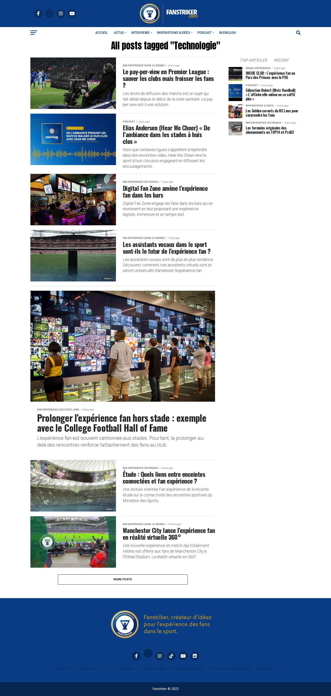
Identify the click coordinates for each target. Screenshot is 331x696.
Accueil (101, 33)
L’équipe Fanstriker (187, 669)
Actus (119, 33)
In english (227, 33)
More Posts (122, 579)
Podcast (204, 33)
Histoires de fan (152, 669)
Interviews (140, 33)
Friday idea (266, 669)
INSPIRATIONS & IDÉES (173, 33)
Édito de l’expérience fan (230, 669)
